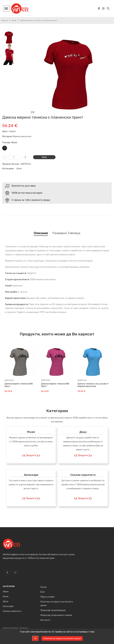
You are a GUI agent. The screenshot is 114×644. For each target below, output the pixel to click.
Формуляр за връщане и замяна (56, 615)
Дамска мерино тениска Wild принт (18, 385)
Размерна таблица (66, 233)
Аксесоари (31, 474)
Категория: (8, 168)
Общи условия (47, 597)
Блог (42, 592)
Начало (4, 20)
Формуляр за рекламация (53, 610)
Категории (9, 586)
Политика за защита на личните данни (56, 603)
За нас (43, 587)
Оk (35, 638)
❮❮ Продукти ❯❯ (31, 455)
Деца (83, 431)
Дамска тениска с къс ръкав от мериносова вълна (93, 385)
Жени (13, 20)
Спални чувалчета (83, 474)
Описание (41, 233)
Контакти (45, 620)
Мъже (31, 431)
